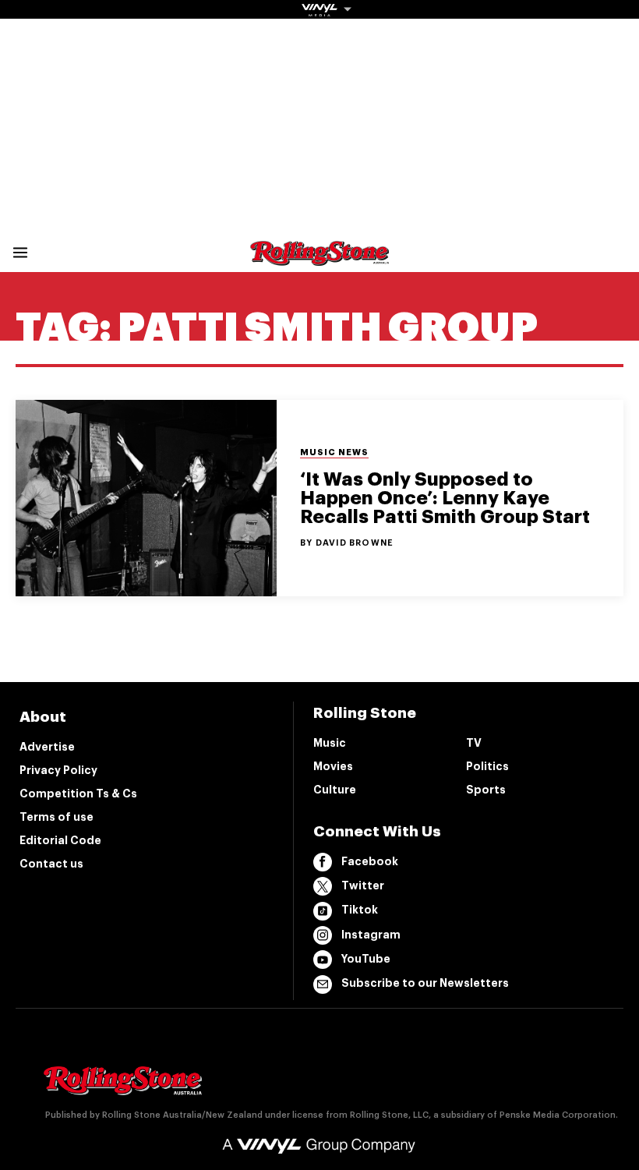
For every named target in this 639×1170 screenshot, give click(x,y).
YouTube (365, 958)
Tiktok (359, 909)
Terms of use (56, 816)
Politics (487, 766)
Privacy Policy (58, 770)
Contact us (51, 863)
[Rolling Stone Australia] (319, 258)
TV (474, 742)
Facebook (369, 861)
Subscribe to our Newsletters (425, 982)
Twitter (362, 885)
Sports (486, 789)
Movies (333, 766)
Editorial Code (60, 840)
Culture (334, 789)
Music (329, 742)
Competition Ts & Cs (78, 793)
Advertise (47, 746)
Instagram (371, 934)
